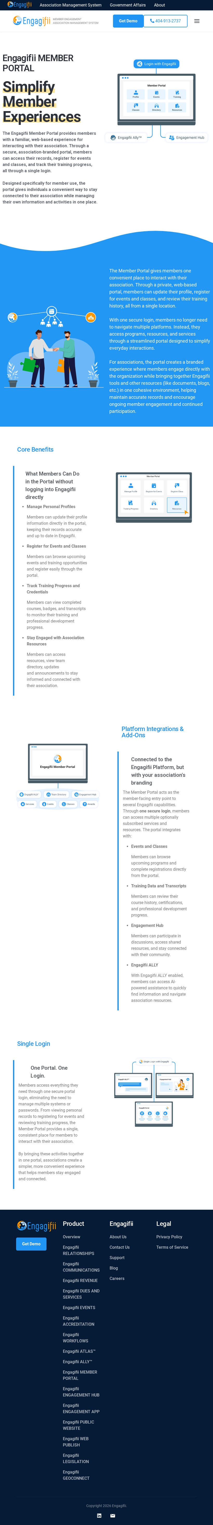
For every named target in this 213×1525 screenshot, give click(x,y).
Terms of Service (172, 1247)
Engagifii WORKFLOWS (75, 1337)
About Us (118, 1236)
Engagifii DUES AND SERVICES (81, 1294)
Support (117, 1257)
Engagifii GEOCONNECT (76, 1475)
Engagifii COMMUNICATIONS (81, 1267)
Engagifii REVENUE (80, 1280)
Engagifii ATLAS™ (79, 1351)
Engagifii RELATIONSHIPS (78, 1250)
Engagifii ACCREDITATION (78, 1321)
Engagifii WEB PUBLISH (76, 1441)
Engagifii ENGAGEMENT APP (81, 1408)
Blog (114, 1268)
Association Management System (71, 5)
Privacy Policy (169, 1236)
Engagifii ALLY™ (77, 1361)
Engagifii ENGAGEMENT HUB (81, 1392)
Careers (117, 1278)
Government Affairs (128, 5)
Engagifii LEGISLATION (76, 1458)
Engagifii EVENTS (79, 1307)
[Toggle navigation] (197, 21)
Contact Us (120, 1247)
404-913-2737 (167, 20)
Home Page (19, 5)
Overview (71, 1236)
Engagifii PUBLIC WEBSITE (78, 1425)
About (159, 5)
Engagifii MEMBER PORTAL (80, 1375)
